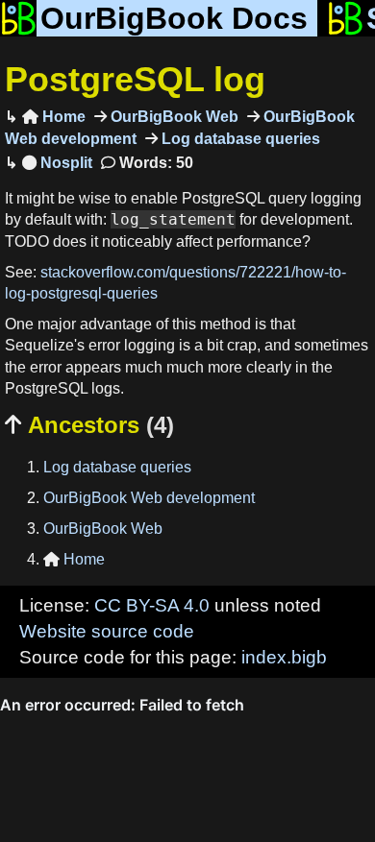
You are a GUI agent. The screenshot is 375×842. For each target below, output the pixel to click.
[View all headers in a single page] (57, 163)
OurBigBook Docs (174, 18)
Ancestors (89, 425)
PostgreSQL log (135, 79)
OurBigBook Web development (149, 498)
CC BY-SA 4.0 (152, 605)
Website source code (106, 631)
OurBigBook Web (172, 116)
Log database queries (239, 139)
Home (54, 116)
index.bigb (284, 657)
